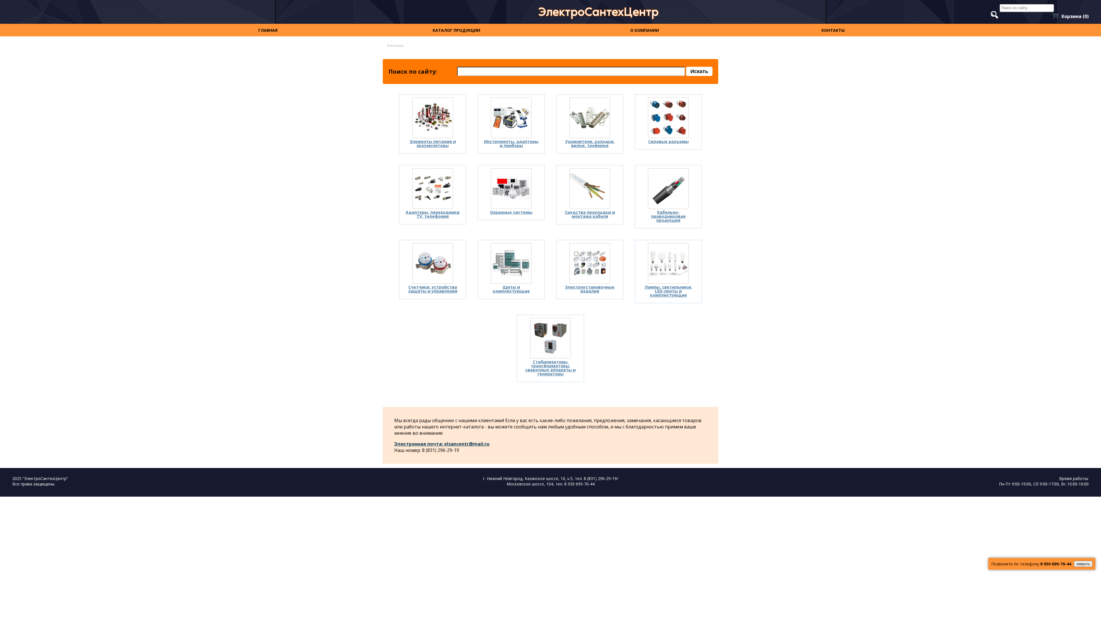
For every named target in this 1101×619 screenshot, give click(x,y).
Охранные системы (511, 212)
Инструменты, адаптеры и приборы (511, 143)
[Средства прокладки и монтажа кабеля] (589, 188)
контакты (833, 30)
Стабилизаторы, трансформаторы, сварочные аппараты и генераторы (550, 368)
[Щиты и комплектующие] (511, 263)
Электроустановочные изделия (589, 289)
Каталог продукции (456, 30)
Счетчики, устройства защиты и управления (432, 289)
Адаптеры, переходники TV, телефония (433, 214)
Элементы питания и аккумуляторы (433, 143)
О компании (644, 30)
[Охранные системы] (511, 188)
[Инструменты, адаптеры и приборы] (511, 117)
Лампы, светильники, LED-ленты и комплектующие (668, 291)
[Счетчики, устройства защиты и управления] (432, 263)
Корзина (1075, 16)
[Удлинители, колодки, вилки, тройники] (589, 117)
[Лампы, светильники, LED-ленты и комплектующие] (668, 263)
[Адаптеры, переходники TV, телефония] (432, 188)
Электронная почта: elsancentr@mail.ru (441, 444)
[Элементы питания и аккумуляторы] (432, 117)
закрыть (1083, 564)
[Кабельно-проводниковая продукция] (668, 188)
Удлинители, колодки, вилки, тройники (590, 143)
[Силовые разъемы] (668, 117)
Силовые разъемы (668, 141)
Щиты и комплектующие (511, 289)
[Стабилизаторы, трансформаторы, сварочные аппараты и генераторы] (550, 338)
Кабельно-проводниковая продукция (668, 216)
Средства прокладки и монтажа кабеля (590, 214)
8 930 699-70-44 (1055, 564)
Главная (268, 30)
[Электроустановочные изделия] (589, 263)
